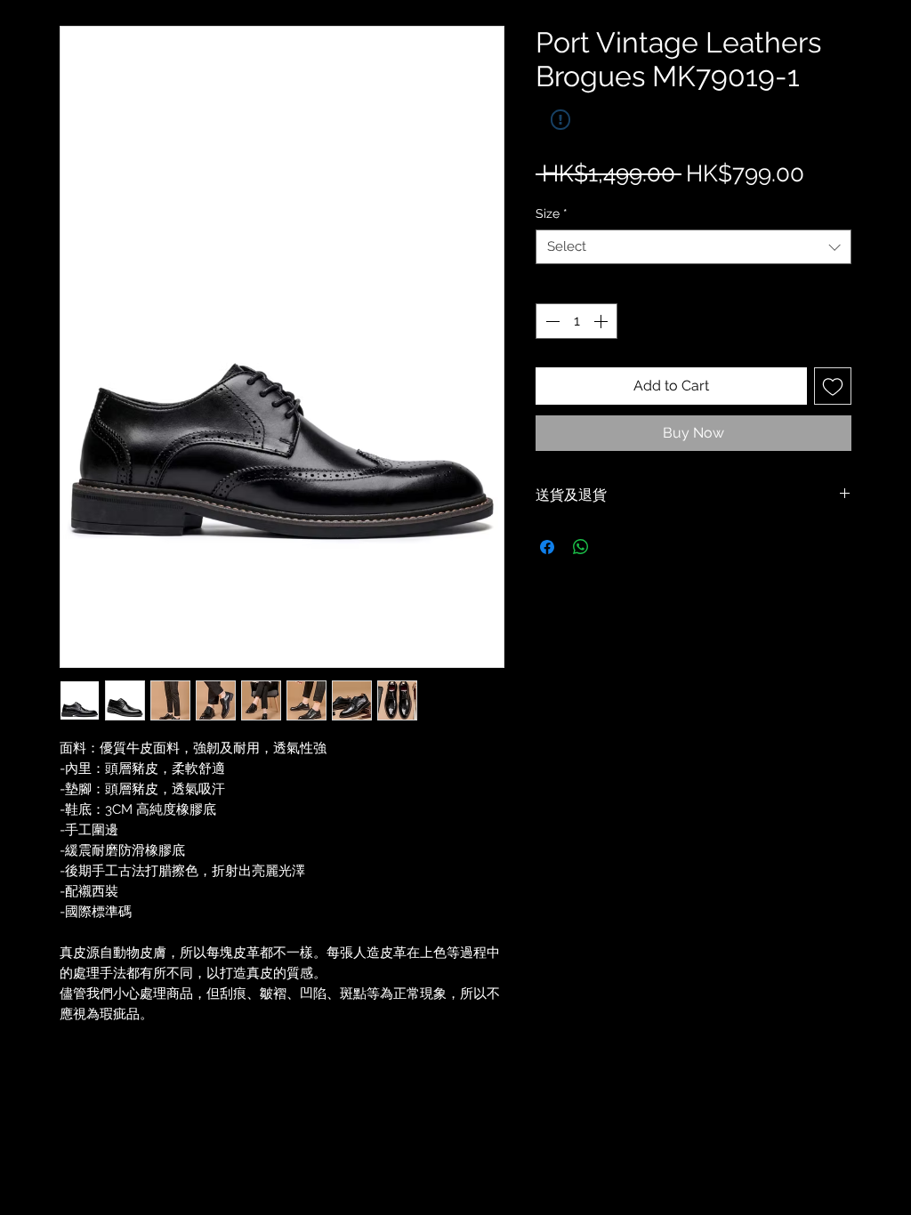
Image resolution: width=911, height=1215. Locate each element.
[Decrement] (550, 321)
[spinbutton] (576, 321)
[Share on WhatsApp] (581, 547)
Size (552, 213)
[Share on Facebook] (547, 547)
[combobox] (693, 246)
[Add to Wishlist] (832, 386)
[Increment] (602, 321)
